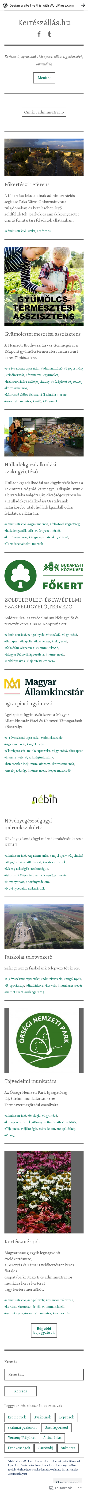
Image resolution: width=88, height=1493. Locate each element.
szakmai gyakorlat (22, 1427)
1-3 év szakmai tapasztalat (22, 368)
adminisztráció (16, 231)
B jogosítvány (75, 368)
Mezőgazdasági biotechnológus (27, 869)
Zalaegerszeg (35, 992)
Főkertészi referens (27, 184)
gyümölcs (51, 375)
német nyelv (55, 654)
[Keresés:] (44, 1374)
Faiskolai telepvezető (28, 957)
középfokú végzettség (68, 381)
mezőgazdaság (16, 770)
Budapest (12, 641)
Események (17, 1417)
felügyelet (60, 641)
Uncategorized (56, 1427)
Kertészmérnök (22, 1241)
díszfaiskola (35, 985)
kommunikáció (48, 648)
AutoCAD (54, 635)
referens (44, 231)
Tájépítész (35, 661)
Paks (32, 231)
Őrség (10, 1135)
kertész (11, 1306)
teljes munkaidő (60, 770)
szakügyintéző (58, 537)
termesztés (62, 1313)
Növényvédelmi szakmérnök (25, 888)
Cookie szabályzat (17, 1474)
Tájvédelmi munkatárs (30, 1081)
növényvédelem (38, 882)
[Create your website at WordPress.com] (44, 5)
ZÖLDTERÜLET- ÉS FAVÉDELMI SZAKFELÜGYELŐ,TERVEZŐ (42, 603)
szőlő (37, 401)
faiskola (51, 985)
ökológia (34, 1115)
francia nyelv (14, 757)
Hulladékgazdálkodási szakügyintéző (30, 468)
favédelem (43, 641)
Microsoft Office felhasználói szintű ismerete (36, 394)
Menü (42, 77)
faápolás (27, 641)
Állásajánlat (52, 1437)
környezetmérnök (49, 530)
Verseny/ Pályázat (22, 1437)
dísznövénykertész (60, 1300)
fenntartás (34, 375)
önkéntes (68, 1448)
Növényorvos (15, 882)
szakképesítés (15, 661)
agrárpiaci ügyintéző (28, 703)
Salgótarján (38, 537)
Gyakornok (42, 1417)
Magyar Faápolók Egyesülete (25, 654)
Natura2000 (67, 1122)
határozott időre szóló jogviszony (28, 381)
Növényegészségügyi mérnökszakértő (28, 824)
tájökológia (30, 1129)
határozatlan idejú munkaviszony (28, 764)
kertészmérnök (16, 388)
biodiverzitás (16, 375)
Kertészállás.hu (44, 22)
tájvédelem (47, 1129)
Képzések (66, 1417)
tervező (50, 661)
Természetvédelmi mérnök (24, 544)
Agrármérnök (38, 524)
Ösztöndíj (45, 1448)
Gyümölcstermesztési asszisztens (42, 334)
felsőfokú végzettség (65, 524)
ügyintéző (70, 635)
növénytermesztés (18, 401)
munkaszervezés (70, 985)
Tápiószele (51, 401)
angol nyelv (36, 635)
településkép (66, 1129)
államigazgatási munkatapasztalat (28, 751)
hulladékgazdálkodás (20, 530)
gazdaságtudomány (40, 757)
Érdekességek (19, 1448)
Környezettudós (45, 1122)
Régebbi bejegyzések (44, 1330)
